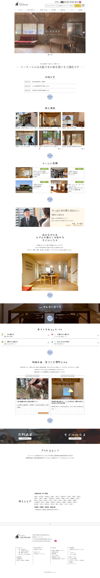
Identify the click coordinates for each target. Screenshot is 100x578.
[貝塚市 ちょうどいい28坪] (27, 138)
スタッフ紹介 (73, 554)
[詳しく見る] (50, 295)
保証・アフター (73, 557)
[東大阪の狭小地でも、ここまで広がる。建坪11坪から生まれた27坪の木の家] (67, 388)
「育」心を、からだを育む (24, 554)
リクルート (72, 552)
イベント (72, 9)
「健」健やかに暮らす (23, 552)
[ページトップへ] (50, 524)
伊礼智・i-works (43, 9)
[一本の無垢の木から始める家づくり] (32, 388)
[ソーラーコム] (22, 4)
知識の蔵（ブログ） (56, 557)
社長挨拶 (68, 225)
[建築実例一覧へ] (50, 156)
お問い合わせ (55, 552)
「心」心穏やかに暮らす (23, 551)
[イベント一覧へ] (50, 199)
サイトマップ (72, 563)
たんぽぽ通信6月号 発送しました (41, 86)
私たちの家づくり (31, 9)
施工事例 (54, 9)
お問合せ (60, 5)
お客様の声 (62, 9)
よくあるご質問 (73, 558)
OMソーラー (37, 552)
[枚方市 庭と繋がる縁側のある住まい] (73, 138)
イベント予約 (69, 5)
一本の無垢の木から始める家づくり (27, 401)
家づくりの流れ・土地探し (23, 560)
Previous (16, 32)
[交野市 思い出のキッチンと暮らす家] (50, 138)
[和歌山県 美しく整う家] (50, 119)
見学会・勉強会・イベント (58, 550)
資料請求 (77, 5)
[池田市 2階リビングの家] (73, 119)
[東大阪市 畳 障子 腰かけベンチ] (27, 119)
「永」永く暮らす (22, 549)
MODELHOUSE (75, 438)
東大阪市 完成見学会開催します (40, 90)
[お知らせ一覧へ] (50, 97)
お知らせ (54, 547)
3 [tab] (51, 54)
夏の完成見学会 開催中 (38, 81)
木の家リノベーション (40, 553)
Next (84, 32)
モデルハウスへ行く (50, 5)
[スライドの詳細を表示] (50, 32)
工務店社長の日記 (77, 225)
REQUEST (25, 438)
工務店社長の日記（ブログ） (58, 558)
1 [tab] (48, 54)
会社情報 (80, 9)
